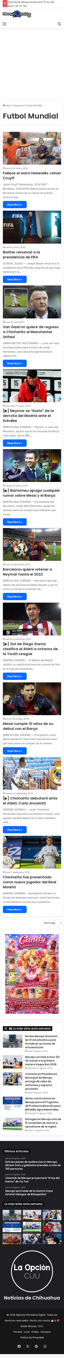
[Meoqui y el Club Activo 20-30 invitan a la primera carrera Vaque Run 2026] (12, 1061)
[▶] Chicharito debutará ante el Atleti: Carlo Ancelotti (30, 801)
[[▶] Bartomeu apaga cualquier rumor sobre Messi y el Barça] (32, 465)
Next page (49, 922)
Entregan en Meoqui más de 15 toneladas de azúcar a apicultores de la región (43, 1122)
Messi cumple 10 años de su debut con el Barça (28, 726)
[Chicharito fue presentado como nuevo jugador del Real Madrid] (32, 852)
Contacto (46, 1331)
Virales (35, 1331)
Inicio (8, 105)
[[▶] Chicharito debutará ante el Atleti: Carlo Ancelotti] (32, 773)
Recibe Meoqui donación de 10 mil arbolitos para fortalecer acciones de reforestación (41, 1041)
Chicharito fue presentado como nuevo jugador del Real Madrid (29, 882)
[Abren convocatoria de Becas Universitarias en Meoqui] (52, 1239)
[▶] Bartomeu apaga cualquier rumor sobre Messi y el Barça (31, 493)
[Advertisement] (32, 65)
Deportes (18, 105)
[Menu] (4, 23)
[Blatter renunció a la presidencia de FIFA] (32, 227)
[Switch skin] (59, 23)
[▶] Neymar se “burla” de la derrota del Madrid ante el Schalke (28, 415)
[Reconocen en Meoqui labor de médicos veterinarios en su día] (52, 1227)
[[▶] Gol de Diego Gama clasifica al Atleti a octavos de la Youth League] (32, 619)
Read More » (14, 204)
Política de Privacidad (32, 1337)
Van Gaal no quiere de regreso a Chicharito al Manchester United (31, 331)
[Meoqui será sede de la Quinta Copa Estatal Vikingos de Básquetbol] (12, 1239)
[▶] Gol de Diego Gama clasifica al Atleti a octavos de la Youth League (30, 648)
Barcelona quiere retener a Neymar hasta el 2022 (27, 572)
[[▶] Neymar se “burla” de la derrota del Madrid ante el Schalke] (32, 385)
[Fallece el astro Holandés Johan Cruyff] (32, 148)
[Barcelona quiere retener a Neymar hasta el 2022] (32, 544)
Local (27, 1331)
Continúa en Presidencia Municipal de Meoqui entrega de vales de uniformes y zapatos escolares (41, 1081)
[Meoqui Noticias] (17, 14)
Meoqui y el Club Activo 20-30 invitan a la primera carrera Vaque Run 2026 (43, 1060)
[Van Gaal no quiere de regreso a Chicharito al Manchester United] (32, 301)
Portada (18, 1331)
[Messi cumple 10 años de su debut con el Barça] (32, 698)
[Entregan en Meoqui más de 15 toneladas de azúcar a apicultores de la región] (12, 1124)
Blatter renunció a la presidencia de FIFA (21, 255)
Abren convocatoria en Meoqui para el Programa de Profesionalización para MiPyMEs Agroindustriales (43, 1104)
